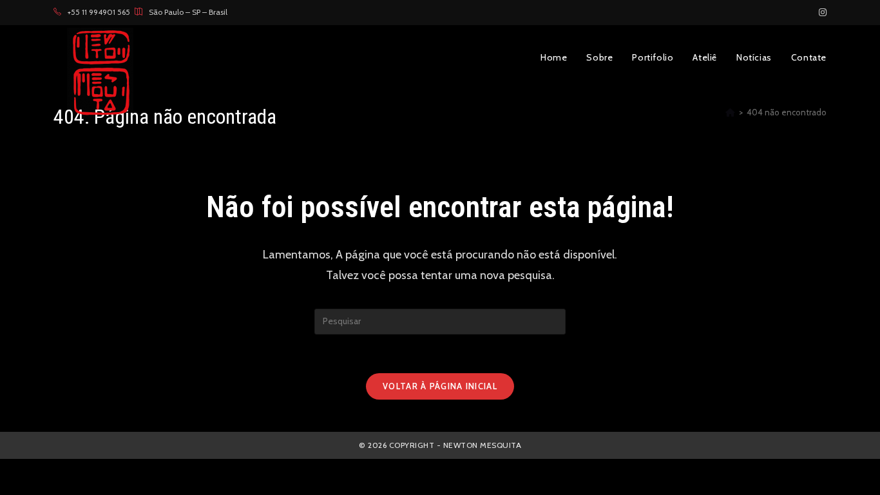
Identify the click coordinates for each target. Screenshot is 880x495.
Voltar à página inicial (440, 386)
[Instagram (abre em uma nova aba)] (821, 12)
